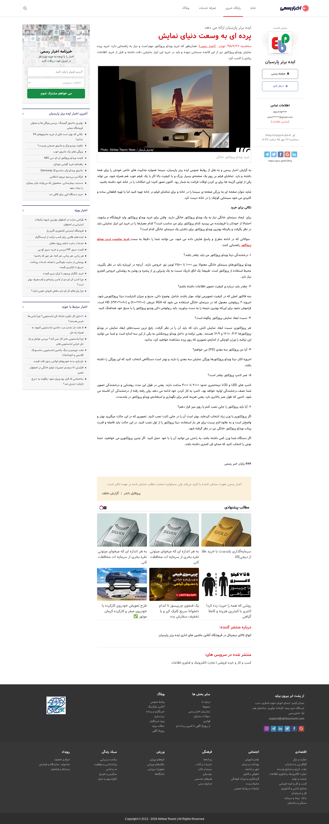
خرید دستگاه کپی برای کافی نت (66, 194)
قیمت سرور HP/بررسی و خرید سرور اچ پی (61, 249)
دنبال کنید (279, 86)
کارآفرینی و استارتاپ (296, 764)
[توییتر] (287, 729)
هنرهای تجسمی (203, 779)
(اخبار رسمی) (207, 46)
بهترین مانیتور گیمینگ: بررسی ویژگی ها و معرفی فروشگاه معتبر (57, 125)
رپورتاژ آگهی (158, 731)
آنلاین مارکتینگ (156, 707)
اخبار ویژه (81, 210)
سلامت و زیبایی (108, 759)
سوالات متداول (202, 716)
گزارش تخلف (111, 493)
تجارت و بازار (300, 759)
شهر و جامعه (252, 769)
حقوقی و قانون (251, 774)
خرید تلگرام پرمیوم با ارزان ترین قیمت (63, 273)
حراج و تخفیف (62, 759)
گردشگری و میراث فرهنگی (245, 779)
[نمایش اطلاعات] (280, 122)
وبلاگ (185, 8)
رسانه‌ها (208, 759)
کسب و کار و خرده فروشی (234, 663)
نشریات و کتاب (204, 764)
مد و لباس (111, 769)
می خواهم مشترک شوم (56, 93)
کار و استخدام (299, 793)
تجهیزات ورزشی (156, 769)
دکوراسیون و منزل (107, 779)
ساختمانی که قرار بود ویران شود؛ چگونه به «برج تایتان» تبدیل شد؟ (58, 381)
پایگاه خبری (233, 8)
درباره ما (206, 702)
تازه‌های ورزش (157, 759)
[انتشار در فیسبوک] (280, 154)
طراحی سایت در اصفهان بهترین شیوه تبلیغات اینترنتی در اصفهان (59, 222)
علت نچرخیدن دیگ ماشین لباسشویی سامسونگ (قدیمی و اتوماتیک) (57, 352)
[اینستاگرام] (267, 729)
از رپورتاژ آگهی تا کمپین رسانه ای (193, 726)
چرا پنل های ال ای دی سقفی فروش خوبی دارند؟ (57, 291)
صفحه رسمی (278, 74)
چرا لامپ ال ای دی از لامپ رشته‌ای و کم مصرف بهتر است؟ (56, 282)
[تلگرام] (273, 729)
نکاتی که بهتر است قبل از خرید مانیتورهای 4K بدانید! (58, 137)
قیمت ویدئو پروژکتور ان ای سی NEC (63, 158)
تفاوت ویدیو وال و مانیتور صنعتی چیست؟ (60, 146)
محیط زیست (252, 784)
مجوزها (206, 707)
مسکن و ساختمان (297, 803)
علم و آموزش (252, 759)
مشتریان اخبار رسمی (199, 711)
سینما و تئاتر (205, 769)
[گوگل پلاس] (301, 729)
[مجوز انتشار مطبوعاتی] (56, 706)
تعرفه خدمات (207, 8)
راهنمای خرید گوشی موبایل (68, 164)
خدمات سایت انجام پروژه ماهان (66, 243)
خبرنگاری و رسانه (155, 711)
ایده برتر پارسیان (280, 62)
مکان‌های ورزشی (155, 764)
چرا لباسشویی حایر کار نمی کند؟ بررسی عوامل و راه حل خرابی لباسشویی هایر (56, 341)
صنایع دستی (205, 784)
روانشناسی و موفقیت (105, 764)
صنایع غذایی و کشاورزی (294, 788)
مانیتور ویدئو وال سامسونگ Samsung (61, 170)
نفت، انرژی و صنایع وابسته (292, 769)
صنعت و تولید (299, 779)
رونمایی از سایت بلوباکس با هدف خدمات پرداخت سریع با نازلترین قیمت (57, 264)
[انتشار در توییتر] (274, 154)
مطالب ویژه (158, 726)
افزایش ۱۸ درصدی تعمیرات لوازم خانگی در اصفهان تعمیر (57, 370)
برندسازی (159, 716)
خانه (253, 8)
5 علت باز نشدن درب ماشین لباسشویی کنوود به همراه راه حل (58, 330)
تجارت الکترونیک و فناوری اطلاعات (193, 663)
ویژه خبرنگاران (157, 721)
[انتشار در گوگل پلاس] (287, 154)
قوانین (206, 721)
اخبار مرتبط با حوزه (74, 307)
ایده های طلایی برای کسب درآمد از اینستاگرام (59, 237)
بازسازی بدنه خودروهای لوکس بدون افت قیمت (58, 361)
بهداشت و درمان (250, 764)
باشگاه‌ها (159, 774)
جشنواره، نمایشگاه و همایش (54, 764)
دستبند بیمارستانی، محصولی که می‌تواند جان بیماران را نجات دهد (54, 185)
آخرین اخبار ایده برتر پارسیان (68, 114)
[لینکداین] (280, 729)
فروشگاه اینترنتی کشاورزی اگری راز (65, 231)
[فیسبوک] (294, 729)
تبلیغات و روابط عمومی (246, 788)
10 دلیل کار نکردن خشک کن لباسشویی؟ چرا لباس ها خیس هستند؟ (56, 318)
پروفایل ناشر (131, 493)
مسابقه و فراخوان (60, 769)
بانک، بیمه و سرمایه (295, 798)
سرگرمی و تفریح (108, 774)
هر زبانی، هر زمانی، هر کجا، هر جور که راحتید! (59, 256)
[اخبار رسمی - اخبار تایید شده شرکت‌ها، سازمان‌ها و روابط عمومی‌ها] (294, 8)
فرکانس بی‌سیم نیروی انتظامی (66, 177)
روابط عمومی (157, 702)
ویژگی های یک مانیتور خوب (68, 152)
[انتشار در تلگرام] (267, 154)
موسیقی (207, 774)
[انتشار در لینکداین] (294, 154)
